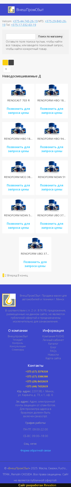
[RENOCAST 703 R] (18, 90)
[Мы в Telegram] (45, 444)
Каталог (53, 343)
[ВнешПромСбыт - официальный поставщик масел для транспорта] (9, 300)
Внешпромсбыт (18, 336)
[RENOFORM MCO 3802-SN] (18, 167)
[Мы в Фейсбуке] (40, 444)
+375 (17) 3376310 (36, 371)
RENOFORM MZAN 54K (19, 215)
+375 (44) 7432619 (36, 386)
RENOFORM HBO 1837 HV (21, 138)
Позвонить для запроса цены (18, 111)
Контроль (17, 343)
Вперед (12, 275)
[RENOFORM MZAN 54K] (18, 205)
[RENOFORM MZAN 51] (52, 167)
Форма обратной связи (35, 450)
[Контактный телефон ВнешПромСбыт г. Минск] (64, 10)
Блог (53, 347)
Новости (53, 354)
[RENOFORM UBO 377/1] (52, 205)
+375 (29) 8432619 (36, 381)
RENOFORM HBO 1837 (52, 100)
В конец (23, 275)
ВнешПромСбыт (19, 468)
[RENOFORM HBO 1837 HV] (18, 128)
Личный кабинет (53, 340)
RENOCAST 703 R (18, 100)
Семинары (18, 349)
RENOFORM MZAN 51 (52, 177)
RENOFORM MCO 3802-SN (21, 177)
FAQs (53, 351)
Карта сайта (53, 358)
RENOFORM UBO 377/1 (52, 215)
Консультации (18, 346)
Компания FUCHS (53, 336)
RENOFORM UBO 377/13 (37, 253)
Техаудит (18, 339)
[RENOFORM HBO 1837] (52, 90)
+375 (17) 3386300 (36, 376)
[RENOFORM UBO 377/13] (35, 243)
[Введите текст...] (60, 9)
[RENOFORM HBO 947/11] (52, 128)
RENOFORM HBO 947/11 (53, 138)
